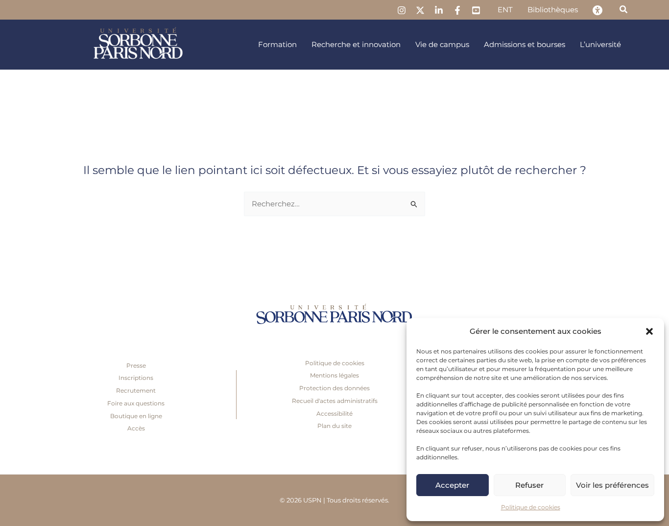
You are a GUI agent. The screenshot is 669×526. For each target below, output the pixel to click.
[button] (649, 331)
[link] (401, 10)
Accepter (452, 485)
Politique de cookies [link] (530, 507)
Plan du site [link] (334, 425)
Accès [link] (136, 428)
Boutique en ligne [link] (136, 416)
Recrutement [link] (136, 390)
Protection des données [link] (334, 388)
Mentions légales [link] (334, 375)
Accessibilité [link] (334, 413)
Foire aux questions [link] (136, 403)
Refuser (529, 485)
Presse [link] (136, 365)
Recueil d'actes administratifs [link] (335, 400)
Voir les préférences (612, 485)
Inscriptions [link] (136, 377)
